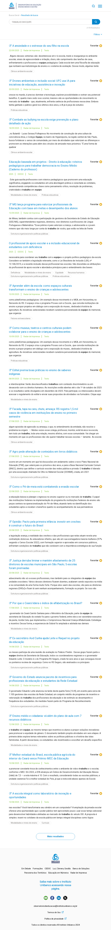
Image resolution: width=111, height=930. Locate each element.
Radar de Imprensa (79, 873)
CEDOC (48, 868)
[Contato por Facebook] (52, 899)
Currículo (45, 823)
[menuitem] (26, 868)
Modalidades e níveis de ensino (24, 195)
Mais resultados (55, 836)
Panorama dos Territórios (35, 873)
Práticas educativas (19, 110)
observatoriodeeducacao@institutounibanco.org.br (55, 906)
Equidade (59, 273)
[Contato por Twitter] (65, 899)
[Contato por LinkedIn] (59, 899)
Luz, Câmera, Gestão (62, 868)
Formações (38, 868)
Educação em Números (58, 873)
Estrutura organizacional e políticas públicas (29, 234)
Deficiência (15, 273)
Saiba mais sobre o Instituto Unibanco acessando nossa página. (55, 885)
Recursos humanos (76, 273)
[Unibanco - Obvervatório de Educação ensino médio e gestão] (25, 8)
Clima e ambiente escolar (21, 71)
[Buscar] (95, 5)
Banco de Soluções (81, 868)
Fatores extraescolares (20, 318)
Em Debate (26, 868)
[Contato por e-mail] (46, 899)
